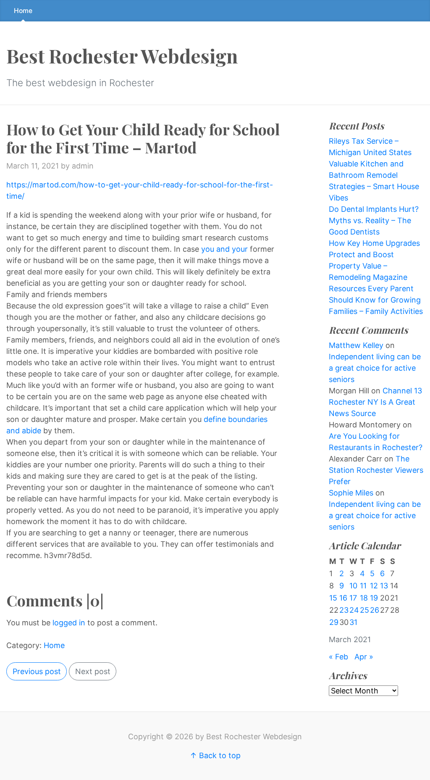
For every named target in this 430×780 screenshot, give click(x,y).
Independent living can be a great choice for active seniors (375, 368)
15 (333, 597)
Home (23, 11)
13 (384, 585)
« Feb (338, 656)
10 (353, 585)
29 (333, 622)
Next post (92, 671)
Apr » (363, 656)
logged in (68, 622)
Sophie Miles (351, 492)
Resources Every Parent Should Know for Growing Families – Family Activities (376, 300)
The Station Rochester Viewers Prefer (376, 470)
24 (354, 610)
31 (353, 622)
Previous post (37, 671)
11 (363, 585)
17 (353, 597)
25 (364, 610)
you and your (225, 249)
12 (374, 585)
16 (343, 597)
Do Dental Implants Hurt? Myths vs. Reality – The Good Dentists (374, 220)
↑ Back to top (215, 755)
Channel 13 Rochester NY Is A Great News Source (375, 402)
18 (364, 597)
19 (374, 597)
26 (374, 610)
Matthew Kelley (356, 345)
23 (344, 610)
